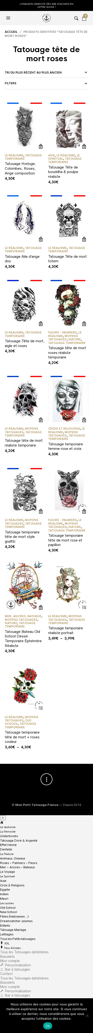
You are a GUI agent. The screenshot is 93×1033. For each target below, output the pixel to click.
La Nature (7, 854)
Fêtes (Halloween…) (14, 916)
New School (8, 912)
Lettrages (6, 934)
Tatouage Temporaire (23, 157)
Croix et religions (64, 429)
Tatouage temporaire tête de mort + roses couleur (22, 737)
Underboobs (9, 836)
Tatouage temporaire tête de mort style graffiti (22, 536)
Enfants (5, 925)
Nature (74, 339)
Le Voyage (7, 872)
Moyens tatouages (63, 337)
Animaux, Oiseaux (12, 858)
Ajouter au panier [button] (40, 146)
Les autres (7, 903)
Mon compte (10, 961)
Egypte (5, 889)
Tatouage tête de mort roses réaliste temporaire (67, 352)
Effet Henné (8, 845)
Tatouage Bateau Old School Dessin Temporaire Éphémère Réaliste (23, 639)
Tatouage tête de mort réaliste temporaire (24, 442)
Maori (4, 898)
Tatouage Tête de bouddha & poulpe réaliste (63, 172)
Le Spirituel (7, 876)
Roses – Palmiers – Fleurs (18, 863)
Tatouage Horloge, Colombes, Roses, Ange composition (20, 168)
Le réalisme (14, 155)
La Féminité (8, 832)
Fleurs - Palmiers (62, 332)
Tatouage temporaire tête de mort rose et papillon (65, 540)
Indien (4, 894)
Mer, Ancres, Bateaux (23, 616)
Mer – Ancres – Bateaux (17, 867)
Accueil (11, 32)
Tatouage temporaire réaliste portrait (65, 630)
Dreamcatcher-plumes (16, 921)
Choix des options (84, 607)
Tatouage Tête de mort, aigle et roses (25, 343)
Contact (6, 974)
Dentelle (6, 849)
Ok (48, 1026)
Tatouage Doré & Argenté (18, 840)
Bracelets (7, 957)
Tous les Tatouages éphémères (24, 952)
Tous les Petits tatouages (17, 939)
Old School (8, 907)
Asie (51, 155)
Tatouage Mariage (13, 930)
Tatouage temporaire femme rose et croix (65, 446)
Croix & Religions (12, 885)
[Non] (87, 1015)
